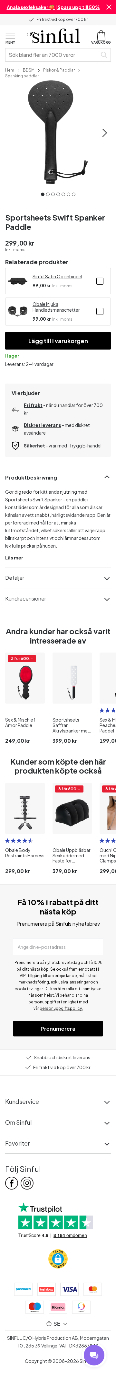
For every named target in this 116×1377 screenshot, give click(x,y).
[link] (9, 70)
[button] (108, 7)
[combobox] (52, 54)
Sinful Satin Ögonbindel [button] (57, 276)
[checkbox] (99, 281)
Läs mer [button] (14, 557)
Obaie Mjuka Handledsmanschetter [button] (56, 307)
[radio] (102, 710)
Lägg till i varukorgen (58, 340)
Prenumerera (58, 1028)
